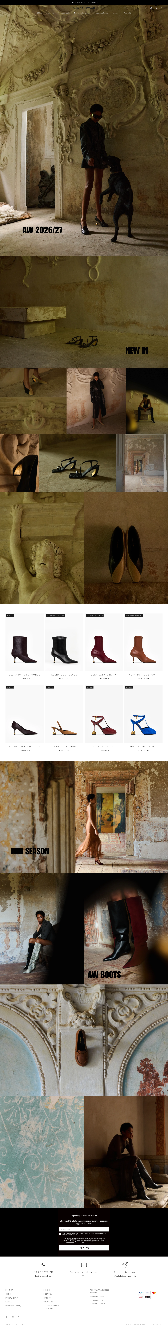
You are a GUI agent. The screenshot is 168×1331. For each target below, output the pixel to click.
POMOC (47, 1290)
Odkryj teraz (93, 2)
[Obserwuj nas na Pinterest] (18, 1317)
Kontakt (127, 13)
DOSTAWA (48, 1294)
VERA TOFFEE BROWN (143, 675)
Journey (116, 13)
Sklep (39, 13)
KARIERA (8, 1302)
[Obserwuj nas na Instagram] (12, 1317)
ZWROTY (47, 1298)
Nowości (50, 13)
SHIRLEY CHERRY (104, 746)
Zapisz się (84, 1247)
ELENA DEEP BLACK (64, 675)
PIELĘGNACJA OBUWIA (13, 1306)
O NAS (8, 1294)
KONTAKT (9, 1290)
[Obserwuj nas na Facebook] (6, 1317)
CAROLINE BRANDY (64, 746)
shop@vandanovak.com (43, 1276)
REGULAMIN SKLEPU (97, 1297)
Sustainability (102, 13)
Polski (136, 8)
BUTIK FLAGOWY (11, 1298)
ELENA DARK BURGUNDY (24, 675)
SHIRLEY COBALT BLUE (143, 746)
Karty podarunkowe (82, 13)
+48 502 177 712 (43, 1272)
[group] (84, 130)
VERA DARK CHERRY (104, 675)
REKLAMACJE (48, 1302)
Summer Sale (64, 13)
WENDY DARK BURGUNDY (24, 746)
